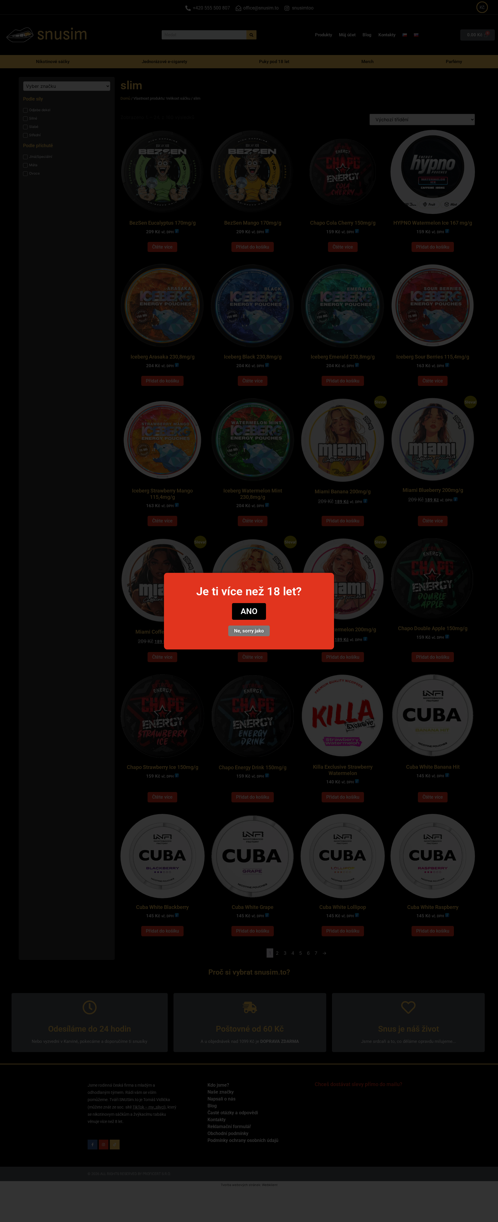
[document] (249, 611)
